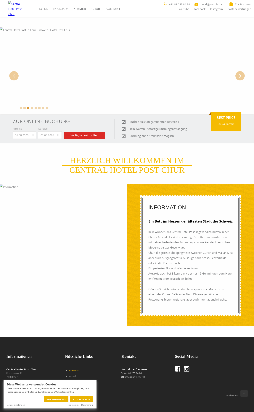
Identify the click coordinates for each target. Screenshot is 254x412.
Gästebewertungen (239, 9)
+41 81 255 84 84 (132, 373)
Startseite (74, 370)
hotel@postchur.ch (135, 377)
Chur (95, 9)
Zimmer (79, 9)
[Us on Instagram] (188, 369)
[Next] (240, 75)
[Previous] (14, 75)
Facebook (199, 9)
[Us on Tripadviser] (194, 369)
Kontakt (113, 9)
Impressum (73, 404)
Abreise (43, 128)
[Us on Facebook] (179, 369)
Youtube (184, 9)
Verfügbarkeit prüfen (84, 135)
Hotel (43, 9)
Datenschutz (87, 404)
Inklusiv (60, 9)
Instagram (216, 9)
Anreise (17, 128)
